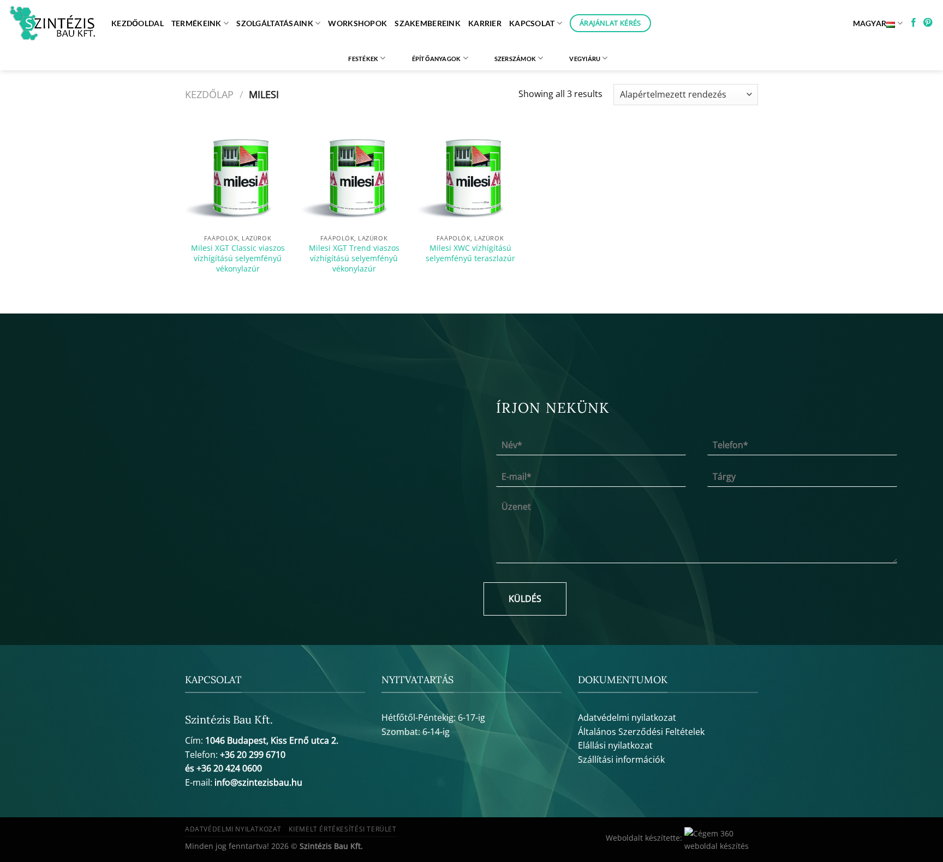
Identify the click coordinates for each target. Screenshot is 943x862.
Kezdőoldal (137, 23)
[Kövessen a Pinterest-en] (927, 23)
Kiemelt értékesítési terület (342, 829)
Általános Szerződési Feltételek (641, 732)
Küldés (525, 599)
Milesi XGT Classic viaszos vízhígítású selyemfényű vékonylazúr (238, 258)
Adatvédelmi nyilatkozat (627, 718)
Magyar (870, 23)
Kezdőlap (209, 94)
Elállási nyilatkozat (615, 745)
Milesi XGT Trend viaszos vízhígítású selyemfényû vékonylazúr (354, 258)
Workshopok (357, 23)
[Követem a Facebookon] (913, 23)
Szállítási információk (621, 759)
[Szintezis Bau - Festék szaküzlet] (51, 23)
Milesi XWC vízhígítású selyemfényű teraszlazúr (470, 253)
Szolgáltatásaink (274, 23)
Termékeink (196, 23)
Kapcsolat (532, 23)
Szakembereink (428, 23)
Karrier (485, 23)
